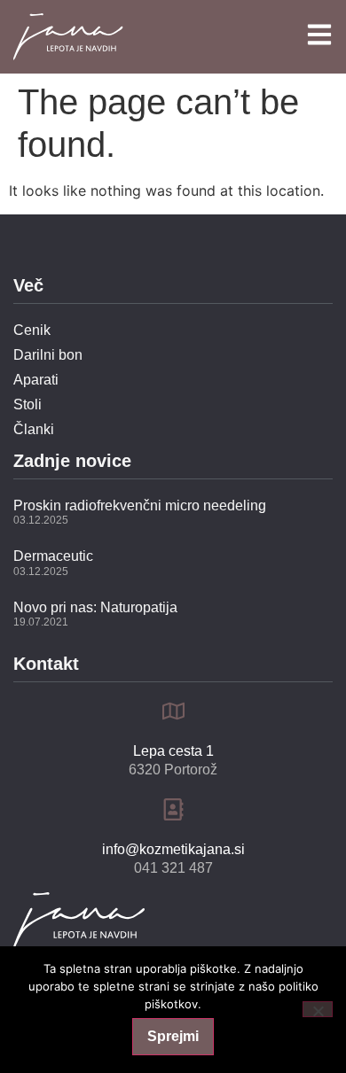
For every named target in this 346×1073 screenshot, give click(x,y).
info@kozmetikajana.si (173, 849)
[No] (318, 1009)
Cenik (32, 330)
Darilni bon (48, 354)
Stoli (27, 404)
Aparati (36, 379)
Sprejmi (173, 1036)
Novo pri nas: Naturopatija (95, 607)
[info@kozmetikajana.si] (173, 809)
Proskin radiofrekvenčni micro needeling (139, 505)
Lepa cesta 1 (173, 750)
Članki (33, 429)
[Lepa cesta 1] (173, 711)
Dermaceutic (53, 556)
